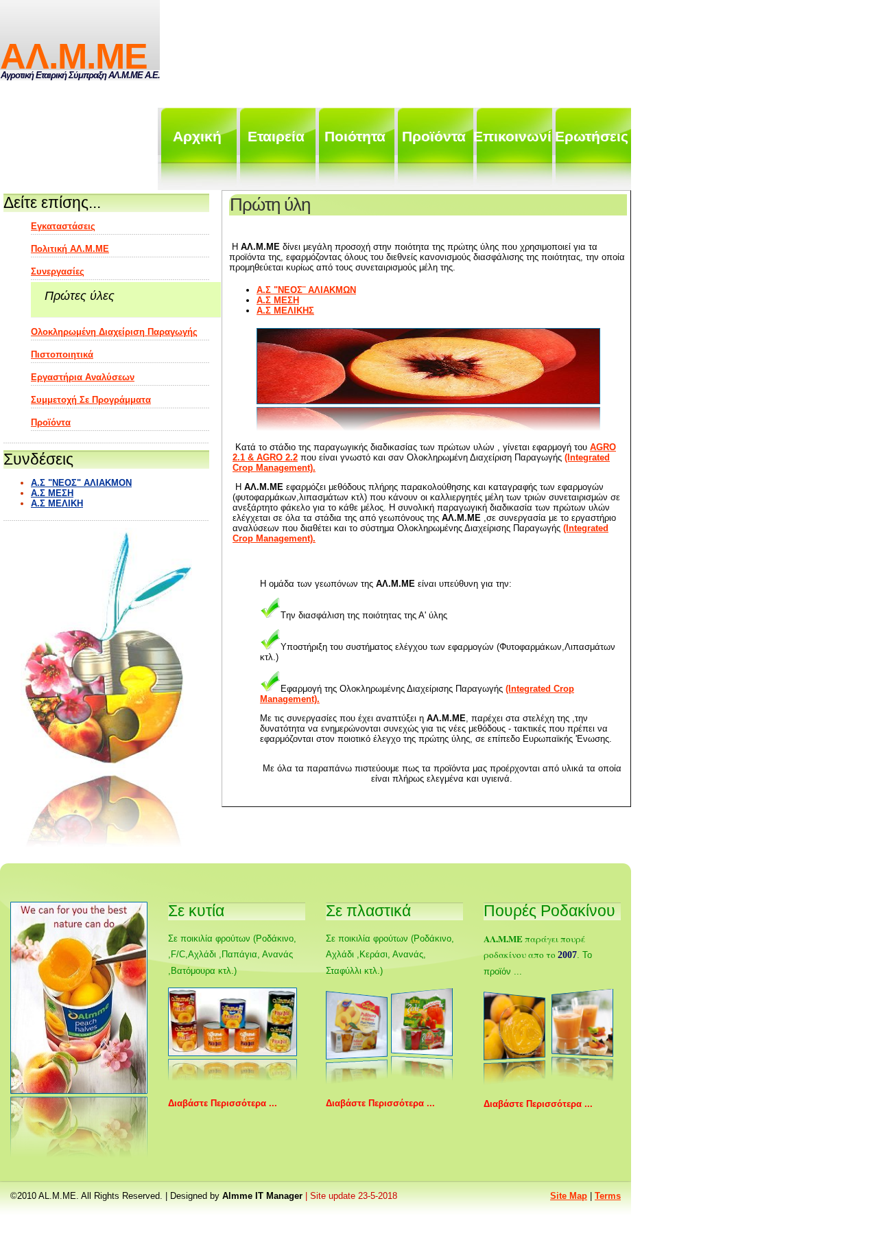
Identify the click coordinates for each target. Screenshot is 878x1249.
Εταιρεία (276, 136)
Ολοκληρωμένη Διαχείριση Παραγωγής (114, 332)
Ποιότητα (354, 136)
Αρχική (197, 136)
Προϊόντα (434, 136)
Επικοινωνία (512, 136)
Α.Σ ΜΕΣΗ (278, 300)
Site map (568, 1196)
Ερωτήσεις (591, 136)
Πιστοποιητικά (62, 354)
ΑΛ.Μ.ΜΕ (73, 56)
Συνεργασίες (57, 271)
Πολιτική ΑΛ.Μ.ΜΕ (70, 249)
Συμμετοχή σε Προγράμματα (91, 400)
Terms (608, 1196)
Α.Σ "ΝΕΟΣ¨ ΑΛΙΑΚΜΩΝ (306, 290)
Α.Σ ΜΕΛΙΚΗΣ (285, 310)
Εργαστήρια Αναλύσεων (82, 377)
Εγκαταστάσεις (63, 226)
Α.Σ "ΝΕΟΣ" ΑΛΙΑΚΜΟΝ (81, 483)
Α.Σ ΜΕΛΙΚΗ (57, 503)
